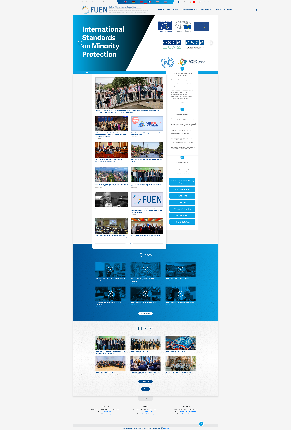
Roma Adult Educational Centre (182, 139)
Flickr (145, 389)
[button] (182, 119)
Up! (201, 423)
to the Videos (145, 313)
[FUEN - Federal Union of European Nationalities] (115, 9)
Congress (182, 202)
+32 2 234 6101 (184, 412)
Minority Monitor (182, 215)
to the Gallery (145, 381)
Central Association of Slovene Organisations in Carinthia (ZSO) (183, 148)
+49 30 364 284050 (147, 412)
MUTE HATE (182, 196)
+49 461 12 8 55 (107, 412)
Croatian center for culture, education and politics (183, 125)
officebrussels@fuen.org (188, 414)
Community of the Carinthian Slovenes (182, 143)
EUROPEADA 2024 (182, 189)
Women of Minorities (182, 209)
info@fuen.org (106, 414)
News (168, 9)
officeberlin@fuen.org (147, 414)
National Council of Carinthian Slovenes (180, 134)
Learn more (166, 428)
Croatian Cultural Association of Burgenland (181, 129)
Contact (206, 2)
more (129, 243)
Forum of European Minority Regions (182, 182)
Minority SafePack (182, 222)
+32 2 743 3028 (193, 412)
